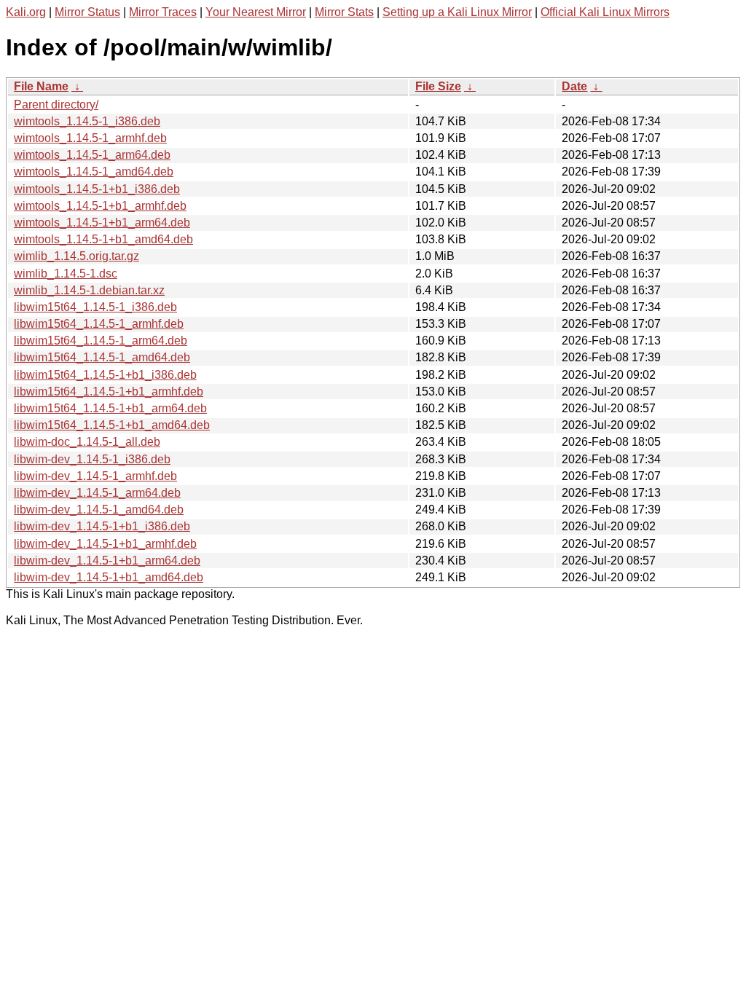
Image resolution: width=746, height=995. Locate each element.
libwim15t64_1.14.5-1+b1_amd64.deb (112, 425)
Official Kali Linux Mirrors (605, 12)
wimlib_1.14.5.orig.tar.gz (76, 256)
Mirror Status (87, 12)
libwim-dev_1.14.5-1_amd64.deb (99, 509)
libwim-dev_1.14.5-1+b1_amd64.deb (108, 577)
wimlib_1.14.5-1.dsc (65, 273)
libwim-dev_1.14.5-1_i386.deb (92, 459)
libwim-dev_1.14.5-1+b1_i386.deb (102, 526)
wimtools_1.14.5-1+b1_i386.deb (97, 189)
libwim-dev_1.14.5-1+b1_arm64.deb (107, 560)
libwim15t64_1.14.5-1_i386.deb (95, 307)
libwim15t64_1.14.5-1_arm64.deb (100, 340)
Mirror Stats (344, 12)
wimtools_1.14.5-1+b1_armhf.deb (100, 206)
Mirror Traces (163, 12)
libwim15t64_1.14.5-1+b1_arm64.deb (110, 408)
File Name (41, 86)
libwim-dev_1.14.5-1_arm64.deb (97, 493)
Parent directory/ (56, 104)
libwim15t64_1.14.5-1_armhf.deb (99, 324)
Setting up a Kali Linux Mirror (457, 12)
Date (574, 86)
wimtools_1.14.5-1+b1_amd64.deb (103, 239)
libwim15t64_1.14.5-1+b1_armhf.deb (108, 391)
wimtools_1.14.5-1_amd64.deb (93, 171)
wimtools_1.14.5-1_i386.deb (87, 121)
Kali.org (26, 12)
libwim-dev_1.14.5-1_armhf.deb (95, 476)
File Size (438, 86)
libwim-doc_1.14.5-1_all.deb (87, 442)
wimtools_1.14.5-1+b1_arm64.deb (102, 222)
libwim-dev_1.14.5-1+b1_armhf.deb (105, 544)
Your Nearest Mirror (255, 12)
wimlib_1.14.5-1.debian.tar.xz (89, 290)
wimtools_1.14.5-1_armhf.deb (90, 138)
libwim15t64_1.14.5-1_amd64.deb (102, 357)
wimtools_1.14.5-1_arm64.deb (92, 155)
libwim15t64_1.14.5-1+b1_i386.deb (105, 375)
